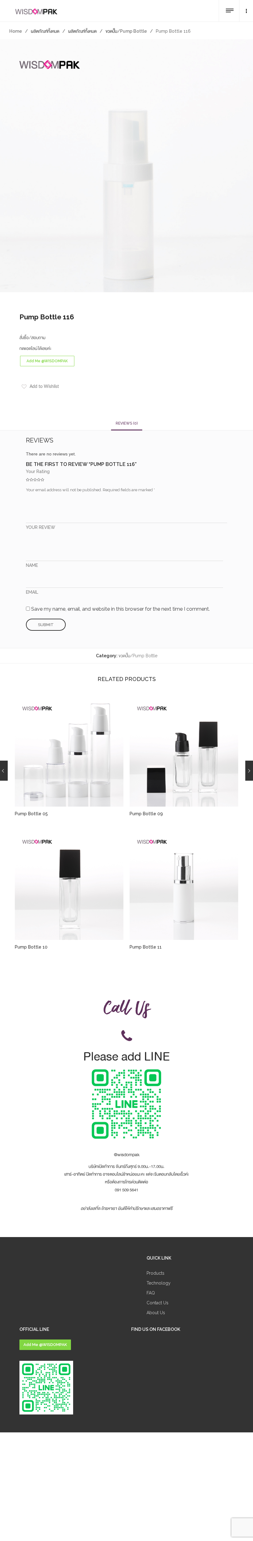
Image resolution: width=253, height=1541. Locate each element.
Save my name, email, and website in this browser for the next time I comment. (120, 609)
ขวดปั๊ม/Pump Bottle (126, 31)
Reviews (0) (127, 423)
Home (15, 31)
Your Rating (38, 471)
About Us (156, 1312)
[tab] (126, 423)
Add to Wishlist (44, 386)
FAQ (151, 1292)
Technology (159, 1283)
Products (155, 1273)
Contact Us (157, 1302)
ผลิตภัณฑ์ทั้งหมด (45, 31)
